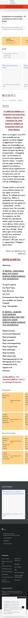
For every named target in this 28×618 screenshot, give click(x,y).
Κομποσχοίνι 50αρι (15, 400)
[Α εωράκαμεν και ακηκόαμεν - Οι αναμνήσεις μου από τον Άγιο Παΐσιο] (13, 501)
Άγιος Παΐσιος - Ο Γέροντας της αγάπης (16, 456)
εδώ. (11, 613)
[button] (3, 88)
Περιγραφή (5, 106)
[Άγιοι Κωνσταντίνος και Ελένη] (12, 73)
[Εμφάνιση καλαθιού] (25, 6)
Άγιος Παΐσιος (12, 100)
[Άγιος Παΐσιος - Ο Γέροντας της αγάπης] (6, 456)
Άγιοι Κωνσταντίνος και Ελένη (11, 84)
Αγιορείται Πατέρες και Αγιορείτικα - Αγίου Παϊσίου (16, 441)
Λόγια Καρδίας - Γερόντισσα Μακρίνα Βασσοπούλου (16, 419)
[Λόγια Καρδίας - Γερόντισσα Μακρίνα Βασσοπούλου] (6, 418)
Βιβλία (20, 100)
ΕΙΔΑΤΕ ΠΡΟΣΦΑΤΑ (7, 487)
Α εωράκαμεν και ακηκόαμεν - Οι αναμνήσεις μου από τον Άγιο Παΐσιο (13, 514)
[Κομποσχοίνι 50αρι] (6, 396)
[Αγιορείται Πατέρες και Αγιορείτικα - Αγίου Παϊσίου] (6, 442)
